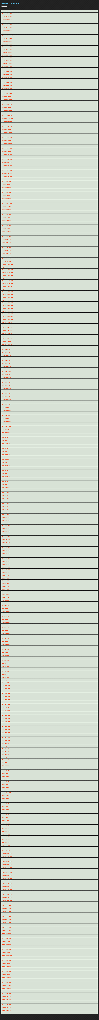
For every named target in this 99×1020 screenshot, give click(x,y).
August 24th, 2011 (6, 366)
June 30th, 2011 (6, 517)
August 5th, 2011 (6, 418)
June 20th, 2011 (6, 545)
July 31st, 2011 (5, 432)
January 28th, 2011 (6, 938)
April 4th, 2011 (5, 757)
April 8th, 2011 (5, 746)
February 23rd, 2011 (7, 867)
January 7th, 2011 (6, 996)
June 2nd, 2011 (6, 594)
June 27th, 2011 (6, 525)
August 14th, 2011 (6, 393)
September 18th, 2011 (7, 297)
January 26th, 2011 (6, 944)
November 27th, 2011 (7, 104)
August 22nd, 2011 (6, 371)
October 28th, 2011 (6, 187)
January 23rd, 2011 (6, 952)
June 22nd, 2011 (6, 539)
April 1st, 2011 (5, 765)
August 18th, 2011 (6, 382)
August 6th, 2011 (6, 415)
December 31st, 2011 (7, 11)
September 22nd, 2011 (7, 286)
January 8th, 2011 (6, 993)
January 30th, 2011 (6, 933)
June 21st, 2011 (6, 542)
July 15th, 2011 (6, 476)
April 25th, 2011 (6, 699)
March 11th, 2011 (6, 823)
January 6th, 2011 (6, 999)
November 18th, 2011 (7, 129)
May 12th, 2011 (5, 652)
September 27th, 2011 (7, 272)
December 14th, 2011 (7, 57)
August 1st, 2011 (6, 429)
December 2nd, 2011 (7, 90)
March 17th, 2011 (6, 806)
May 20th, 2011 (5, 630)
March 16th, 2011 (6, 809)
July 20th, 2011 (6, 462)
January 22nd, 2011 (7, 955)
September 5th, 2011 (7, 333)
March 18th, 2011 (6, 803)
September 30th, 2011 (7, 264)
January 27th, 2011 (6, 941)
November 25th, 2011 (7, 110)
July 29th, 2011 (6, 437)
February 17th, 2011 (7, 883)
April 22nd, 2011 (6, 707)
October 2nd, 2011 (6, 258)
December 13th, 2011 (7, 60)
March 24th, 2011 (6, 787)
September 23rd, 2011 (7, 283)
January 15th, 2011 (6, 974)
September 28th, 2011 (7, 269)
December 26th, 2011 (7, 24)
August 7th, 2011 (6, 413)
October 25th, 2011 (6, 195)
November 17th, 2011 (7, 132)
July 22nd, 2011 (6, 457)
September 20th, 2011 (7, 291)
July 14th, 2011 (6, 479)
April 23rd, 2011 (6, 704)
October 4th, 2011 (6, 253)
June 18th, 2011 (6, 550)
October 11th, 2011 (6, 234)
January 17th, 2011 (6, 969)
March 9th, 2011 (6, 828)
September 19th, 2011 (7, 294)
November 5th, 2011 (7, 165)
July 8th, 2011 (5, 495)
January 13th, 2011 (6, 980)
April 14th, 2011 (6, 729)
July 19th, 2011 (6, 465)
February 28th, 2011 (7, 853)
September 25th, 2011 (7, 278)
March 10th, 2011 (6, 825)
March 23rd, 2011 (6, 790)
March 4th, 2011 (6, 842)
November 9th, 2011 (7, 154)
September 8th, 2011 (7, 324)
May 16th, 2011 (5, 641)
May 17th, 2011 (5, 638)
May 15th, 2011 (5, 644)
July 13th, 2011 (6, 481)
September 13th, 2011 (7, 311)
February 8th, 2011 (6, 908)
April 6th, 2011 (5, 751)
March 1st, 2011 (6, 850)
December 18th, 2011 (7, 46)
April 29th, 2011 (6, 688)
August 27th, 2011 (6, 357)
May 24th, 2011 (5, 619)
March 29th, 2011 (6, 773)
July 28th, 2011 (6, 440)
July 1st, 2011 (5, 514)
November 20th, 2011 (7, 124)
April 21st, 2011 (6, 710)
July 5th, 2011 (5, 503)
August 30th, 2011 (6, 349)
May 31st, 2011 (5, 600)
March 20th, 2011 (6, 798)
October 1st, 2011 (6, 261)
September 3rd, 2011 (7, 338)
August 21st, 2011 (6, 374)
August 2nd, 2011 (6, 426)
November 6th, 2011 (7, 162)
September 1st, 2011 (7, 344)
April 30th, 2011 (6, 685)
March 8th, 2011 (6, 831)
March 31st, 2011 (6, 768)
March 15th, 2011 (6, 812)
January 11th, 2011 (6, 985)
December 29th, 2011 (7, 16)
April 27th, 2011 (6, 693)
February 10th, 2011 (7, 903)
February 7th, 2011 (6, 911)
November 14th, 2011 (7, 140)
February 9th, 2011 (6, 905)
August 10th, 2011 (6, 404)
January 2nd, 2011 (6, 1010)
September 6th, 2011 (7, 330)
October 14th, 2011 (6, 225)
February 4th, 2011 (6, 919)
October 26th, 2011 (6, 192)
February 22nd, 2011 (7, 869)
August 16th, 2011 (6, 388)
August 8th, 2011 (6, 410)
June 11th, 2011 (6, 569)
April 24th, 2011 (6, 702)
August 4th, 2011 (6, 421)
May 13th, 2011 (5, 649)
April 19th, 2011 (6, 715)
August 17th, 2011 (6, 385)
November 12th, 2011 (7, 146)
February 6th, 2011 (6, 914)
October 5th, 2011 (6, 250)
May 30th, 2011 (5, 602)
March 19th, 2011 (6, 801)
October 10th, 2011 (6, 236)
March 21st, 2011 (6, 795)
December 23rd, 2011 (7, 33)
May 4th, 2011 (5, 674)
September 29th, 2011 (7, 267)
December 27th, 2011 (7, 22)
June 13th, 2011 (6, 564)
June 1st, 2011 (5, 597)
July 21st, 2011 (5, 459)
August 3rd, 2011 (6, 424)
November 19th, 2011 (7, 126)
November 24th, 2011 (7, 113)
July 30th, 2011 (6, 435)
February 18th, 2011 (7, 880)
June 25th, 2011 (6, 531)
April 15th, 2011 (6, 726)
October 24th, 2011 (6, 198)
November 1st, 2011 (7, 176)
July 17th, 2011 (6, 470)
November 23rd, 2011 (7, 115)
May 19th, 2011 (5, 633)
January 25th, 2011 (6, 947)
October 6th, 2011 (6, 247)
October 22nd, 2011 (7, 203)
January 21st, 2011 (6, 958)
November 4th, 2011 (7, 168)
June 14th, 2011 (6, 561)
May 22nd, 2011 (6, 625)
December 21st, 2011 (7, 38)
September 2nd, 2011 (7, 341)
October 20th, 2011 (6, 209)
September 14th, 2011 (7, 308)
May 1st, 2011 (5, 682)
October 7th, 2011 (6, 245)
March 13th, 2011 (6, 817)
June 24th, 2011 (6, 534)
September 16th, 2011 (7, 302)
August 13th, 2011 (6, 396)
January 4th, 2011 (6, 1004)
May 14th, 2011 (5, 647)
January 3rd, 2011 (6, 1007)
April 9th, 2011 (5, 743)
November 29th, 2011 (7, 99)
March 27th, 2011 (6, 779)
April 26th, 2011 (6, 696)
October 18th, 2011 (6, 214)
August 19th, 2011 (6, 380)
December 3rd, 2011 (7, 88)
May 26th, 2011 (5, 613)
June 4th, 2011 (5, 589)
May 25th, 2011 (5, 616)
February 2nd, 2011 (7, 925)
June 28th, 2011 (6, 523)
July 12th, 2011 (6, 484)
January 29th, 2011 (6, 936)
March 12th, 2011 (6, 820)
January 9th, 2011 (6, 991)
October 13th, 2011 (6, 228)
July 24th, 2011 (6, 451)
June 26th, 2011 (6, 528)
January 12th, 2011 (6, 982)
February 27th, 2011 (7, 856)
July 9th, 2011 (5, 492)
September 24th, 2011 (7, 280)
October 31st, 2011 (6, 179)
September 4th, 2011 (7, 335)
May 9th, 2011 (5, 660)
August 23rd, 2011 (6, 369)
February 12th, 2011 (7, 897)
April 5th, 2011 (5, 754)
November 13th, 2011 (7, 143)
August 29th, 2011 (6, 352)
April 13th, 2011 (6, 732)
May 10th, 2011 (5, 658)
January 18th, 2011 (6, 966)
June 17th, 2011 (6, 553)
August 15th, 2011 (6, 391)
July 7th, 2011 (5, 498)
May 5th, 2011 (5, 671)
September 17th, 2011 (7, 300)
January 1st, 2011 (6, 1013)
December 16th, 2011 (7, 52)
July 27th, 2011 (6, 443)
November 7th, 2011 (7, 159)
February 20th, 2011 (7, 875)
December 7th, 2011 (7, 77)
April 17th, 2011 (6, 721)
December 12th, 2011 (7, 63)
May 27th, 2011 (5, 611)
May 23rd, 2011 (5, 622)
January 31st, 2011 (6, 930)
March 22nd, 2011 (6, 792)
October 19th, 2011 (6, 212)
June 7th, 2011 (5, 580)
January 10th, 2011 (6, 988)
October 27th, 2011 (6, 190)
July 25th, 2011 (6, 448)
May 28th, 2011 (5, 608)
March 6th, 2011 (6, 836)
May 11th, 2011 (5, 655)
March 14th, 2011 (6, 814)
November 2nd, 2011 (7, 173)
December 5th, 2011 (7, 82)
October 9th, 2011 (6, 239)
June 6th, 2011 (5, 583)
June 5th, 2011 (5, 586)
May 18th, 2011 (5, 636)
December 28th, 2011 (7, 19)
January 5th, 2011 (6, 1002)
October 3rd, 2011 (6, 256)
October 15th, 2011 (6, 223)
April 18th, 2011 (6, 718)
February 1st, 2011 (6, 927)
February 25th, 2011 (7, 861)
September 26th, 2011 (7, 275)
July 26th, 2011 (6, 446)
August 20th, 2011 (6, 377)
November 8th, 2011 (7, 157)
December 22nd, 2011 (7, 35)
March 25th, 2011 (6, 784)
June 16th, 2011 (6, 556)
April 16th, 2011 (6, 724)
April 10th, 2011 (6, 740)
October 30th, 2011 (6, 181)
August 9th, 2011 (6, 407)
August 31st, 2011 (6, 346)
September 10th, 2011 (7, 319)
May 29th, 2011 (5, 605)
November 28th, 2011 (7, 101)
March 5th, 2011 (6, 839)
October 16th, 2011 (6, 220)
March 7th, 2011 (6, 834)
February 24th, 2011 (7, 864)
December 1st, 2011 (7, 93)
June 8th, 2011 (5, 578)
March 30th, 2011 (6, 770)
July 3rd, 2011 (5, 509)
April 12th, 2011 (6, 735)
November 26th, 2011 (7, 107)
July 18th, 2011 (6, 468)
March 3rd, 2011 (6, 845)
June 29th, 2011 (6, 520)
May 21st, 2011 (5, 627)
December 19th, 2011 (7, 44)
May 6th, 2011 (5, 669)
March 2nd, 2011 (6, 847)
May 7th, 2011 (5, 666)
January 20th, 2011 (6, 960)
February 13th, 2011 (7, 894)
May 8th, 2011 (5, 663)
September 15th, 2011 (7, 305)
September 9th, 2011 (7, 322)
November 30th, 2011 (7, 96)
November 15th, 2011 (7, 137)
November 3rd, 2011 (7, 170)
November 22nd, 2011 (7, 118)
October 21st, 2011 (6, 206)
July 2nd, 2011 (5, 512)
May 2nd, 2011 (5, 680)
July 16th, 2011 (6, 473)
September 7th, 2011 (7, 327)
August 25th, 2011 (6, 363)
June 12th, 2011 (6, 567)
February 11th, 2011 (7, 900)
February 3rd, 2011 (6, 922)
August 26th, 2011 (6, 360)
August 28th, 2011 (6, 355)
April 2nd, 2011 (5, 762)
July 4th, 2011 (5, 506)
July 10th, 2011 (6, 490)
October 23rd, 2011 (6, 201)
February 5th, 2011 (6, 916)
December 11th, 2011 (7, 66)
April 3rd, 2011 (5, 759)
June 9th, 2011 (5, 575)
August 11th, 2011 (6, 402)
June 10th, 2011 (6, 572)
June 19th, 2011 (6, 547)
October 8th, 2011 (6, 242)
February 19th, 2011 (7, 878)
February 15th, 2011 (7, 889)
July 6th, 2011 (5, 501)
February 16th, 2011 (7, 886)
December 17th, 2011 (7, 49)
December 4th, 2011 (7, 85)
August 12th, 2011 (6, 399)
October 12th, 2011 (6, 231)
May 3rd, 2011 (5, 677)
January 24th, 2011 (6, 949)
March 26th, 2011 (6, 781)
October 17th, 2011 (6, 217)
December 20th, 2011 (7, 41)
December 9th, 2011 (7, 71)
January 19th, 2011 (6, 963)
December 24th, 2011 (7, 30)
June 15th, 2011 (6, 558)
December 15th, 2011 (7, 55)
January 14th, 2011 (6, 977)
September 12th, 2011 (7, 313)
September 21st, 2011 (7, 289)
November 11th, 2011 (7, 148)
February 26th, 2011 (7, 858)
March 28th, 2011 (6, 776)
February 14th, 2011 (7, 892)
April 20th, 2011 (6, 713)
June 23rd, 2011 (6, 536)
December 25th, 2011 (7, 27)
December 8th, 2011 (7, 74)
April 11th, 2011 (6, 737)
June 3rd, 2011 (5, 591)
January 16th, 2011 (6, 971)
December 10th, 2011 (7, 68)
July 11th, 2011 (5, 487)
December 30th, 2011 (7, 13)
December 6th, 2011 (7, 79)
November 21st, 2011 (7, 121)
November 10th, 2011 (7, 151)
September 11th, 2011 (7, 316)
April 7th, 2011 (5, 748)
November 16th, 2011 (7, 135)
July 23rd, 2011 (6, 454)
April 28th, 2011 (6, 691)
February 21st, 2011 (7, 872)
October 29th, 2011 (6, 184)
